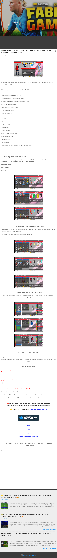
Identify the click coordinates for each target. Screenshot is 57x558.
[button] (55, 51)
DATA (28, 433)
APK (28, 426)
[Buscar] (55, 3)
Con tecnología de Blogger (29, 555)
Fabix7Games (16, 22)
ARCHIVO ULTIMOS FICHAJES (28, 436)
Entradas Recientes (49, 510)
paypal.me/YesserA (39, 409)
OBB (28, 429)
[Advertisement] (15, 11)
